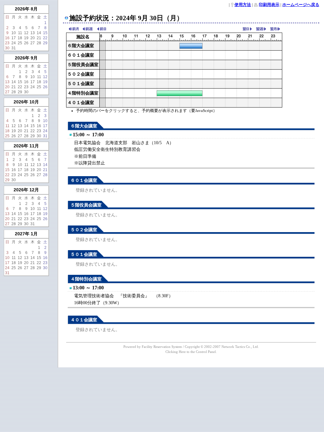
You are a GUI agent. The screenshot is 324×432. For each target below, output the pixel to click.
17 (13, 38)
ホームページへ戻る (300, 5)
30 (7, 48)
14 (39, 33)
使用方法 (242, 5)
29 (45, 43)
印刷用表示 (269, 5)
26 (26, 43)
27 (32, 43)
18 (20, 38)
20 (32, 38)
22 (45, 38)
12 (26, 33)
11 (20, 33)
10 (13, 33)
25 (20, 43)
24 (13, 43)
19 (26, 38)
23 (7, 43)
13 (32, 33)
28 (39, 43)
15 (45, 33)
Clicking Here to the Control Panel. (191, 352)
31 (13, 48)
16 (7, 38)
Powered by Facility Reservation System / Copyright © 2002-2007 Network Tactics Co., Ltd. (191, 347)
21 (39, 38)
